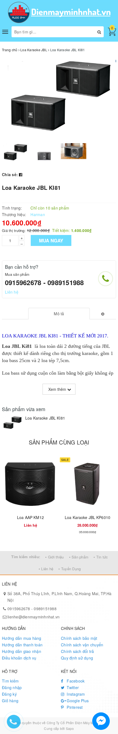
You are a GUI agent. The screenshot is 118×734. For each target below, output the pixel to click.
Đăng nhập (12, 687)
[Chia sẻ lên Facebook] (20, 174)
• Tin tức (101, 557)
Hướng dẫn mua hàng (21, 638)
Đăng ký (9, 694)
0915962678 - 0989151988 (44, 282)
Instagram (75, 694)
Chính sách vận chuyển (82, 644)
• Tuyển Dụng (69, 568)
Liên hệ (11, 292)
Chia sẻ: (10, 174)
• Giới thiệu (54, 557)
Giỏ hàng (10, 700)
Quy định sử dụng (77, 658)
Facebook (75, 681)
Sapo (70, 728)
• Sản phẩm (79, 557)
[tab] (59, 313)
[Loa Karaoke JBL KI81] (12, 423)
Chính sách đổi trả (77, 651)
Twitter (72, 687)
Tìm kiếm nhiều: (25, 556)
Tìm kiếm (10, 681)
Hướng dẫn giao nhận (21, 651)
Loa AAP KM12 (30, 517)
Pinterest (74, 707)
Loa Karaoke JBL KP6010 (87, 517)
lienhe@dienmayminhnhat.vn (33, 617)
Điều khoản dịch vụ (19, 658)
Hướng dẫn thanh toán (22, 644)
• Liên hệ (46, 568)
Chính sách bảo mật (79, 638)
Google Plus (77, 700)
